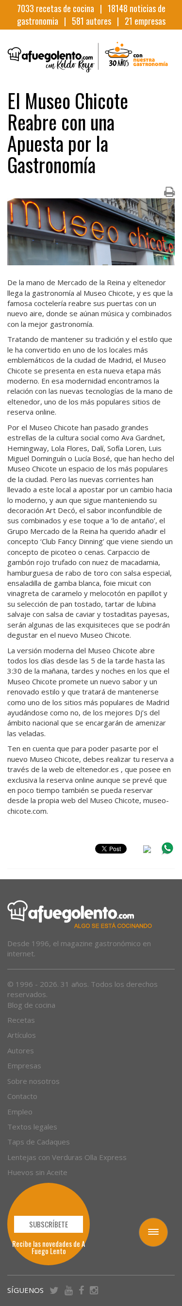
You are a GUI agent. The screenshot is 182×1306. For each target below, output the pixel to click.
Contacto (22, 1096)
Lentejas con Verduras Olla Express (67, 1157)
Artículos (21, 1035)
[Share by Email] (147, 850)
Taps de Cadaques (38, 1141)
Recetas (21, 1020)
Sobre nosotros (33, 1081)
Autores (20, 1050)
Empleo (20, 1111)
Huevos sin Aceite (37, 1172)
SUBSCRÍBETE (48, 1224)
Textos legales (32, 1126)
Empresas (24, 1065)
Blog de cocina (31, 1005)
